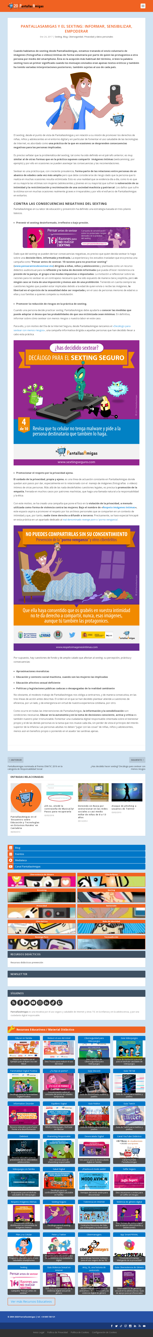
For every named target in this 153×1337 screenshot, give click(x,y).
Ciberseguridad (76, 36)
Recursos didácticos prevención (27, 962)
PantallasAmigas (19, 1011)
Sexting (58, 36)
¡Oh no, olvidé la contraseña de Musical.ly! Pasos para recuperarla (59, 808)
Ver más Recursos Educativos (31, 1301)
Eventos (19, 854)
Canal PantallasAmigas (27, 866)
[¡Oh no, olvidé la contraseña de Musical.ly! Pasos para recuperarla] (59, 792)
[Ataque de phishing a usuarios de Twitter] (127, 792)
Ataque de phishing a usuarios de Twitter (124, 807)
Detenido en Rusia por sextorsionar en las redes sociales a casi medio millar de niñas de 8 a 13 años (93, 811)
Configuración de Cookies (104, 1332)
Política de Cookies (80, 1332)
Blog (65, 36)
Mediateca (21, 860)
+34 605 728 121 (48, 1317)
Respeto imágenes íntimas (119, 507)
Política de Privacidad (57, 1332)
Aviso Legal (38, 1332)
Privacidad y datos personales (98, 36)
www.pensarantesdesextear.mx (33, 266)
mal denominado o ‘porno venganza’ (90, 519)
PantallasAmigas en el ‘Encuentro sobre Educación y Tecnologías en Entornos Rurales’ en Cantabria (25, 822)
